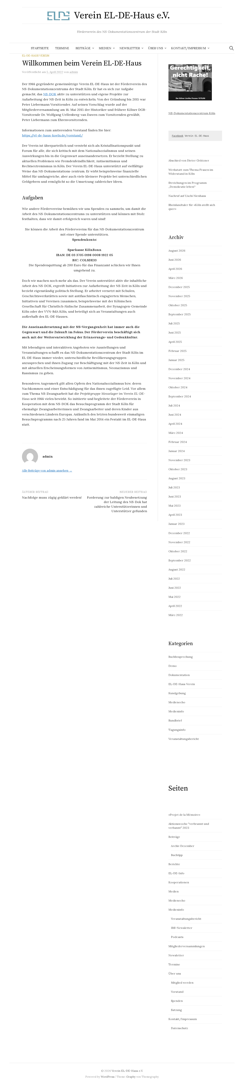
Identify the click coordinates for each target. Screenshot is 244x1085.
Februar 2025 (177, 351)
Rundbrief (175, 720)
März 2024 (175, 433)
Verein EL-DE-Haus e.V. (122, 15)
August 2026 (176, 250)
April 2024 (175, 423)
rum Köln (209, 113)
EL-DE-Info (176, 873)
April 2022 (175, 606)
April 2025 (175, 342)
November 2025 (179, 296)
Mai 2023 (174, 505)
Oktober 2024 (177, 387)
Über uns (155, 48)
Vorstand (177, 991)
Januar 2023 (176, 524)
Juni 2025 (174, 332)
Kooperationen (178, 882)
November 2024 (179, 378)
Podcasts (177, 937)
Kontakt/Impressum (188, 48)
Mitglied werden (182, 982)
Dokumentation (179, 675)
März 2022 (175, 615)
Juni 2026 (174, 259)
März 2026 (175, 278)
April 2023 (175, 514)
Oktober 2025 (177, 305)
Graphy (131, 1076)
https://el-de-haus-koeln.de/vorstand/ (52, 135)
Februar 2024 (177, 442)
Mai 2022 (174, 597)
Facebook (177, 135)
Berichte (174, 864)
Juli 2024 (174, 405)
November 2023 (179, 460)
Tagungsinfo (177, 729)
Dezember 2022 (179, 533)
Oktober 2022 (177, 551)
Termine (62, 48)
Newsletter (129, 48)
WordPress (107, 1076)
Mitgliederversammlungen (186, 946)
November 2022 (179, 542)
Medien (105, 48)
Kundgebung (177, 693)
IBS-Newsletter (181, 928)
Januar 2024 (176, 451)
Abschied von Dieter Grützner (188, 160)
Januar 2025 (176, 360)
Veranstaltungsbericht (183, 739)
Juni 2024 (174, 414)
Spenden (177, 1001)
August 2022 (176, 569)
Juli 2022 (174, 578)
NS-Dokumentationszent (185, 113)
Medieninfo (176, 711)
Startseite (40, 48)
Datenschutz (179, 1028)
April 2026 (175, 269)
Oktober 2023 (177, 469)
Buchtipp (177, 855)
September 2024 (179, 396)
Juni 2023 (174, 496)
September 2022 (179, 560)
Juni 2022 (174, 587)
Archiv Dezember (182, 846)
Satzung (176, 1010)
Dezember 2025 (179, 287)
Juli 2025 (174, 323)
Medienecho (176, 702)
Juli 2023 (174, 487)
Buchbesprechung (180, 656)
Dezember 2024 (179, 369)
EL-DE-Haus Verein (35, 55)
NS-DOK (49, 94)
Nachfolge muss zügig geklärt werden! (52, 497)
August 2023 (176, 478)
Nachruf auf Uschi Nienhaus (187, 196)
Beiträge (83, 48)
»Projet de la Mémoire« (184, 814)
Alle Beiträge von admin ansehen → (47, 471)
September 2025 (179, 314)
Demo (172, 666)
